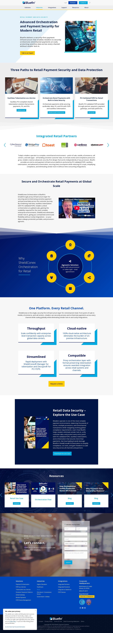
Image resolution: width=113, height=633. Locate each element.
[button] (5, 145)
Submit (68, 562)
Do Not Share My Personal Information (15, 627)
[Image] (21, 85)
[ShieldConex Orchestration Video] (43, 488)
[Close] (35, 610)
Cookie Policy (12, 621)
